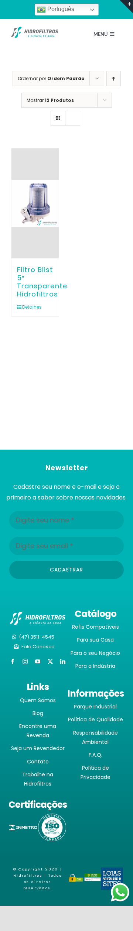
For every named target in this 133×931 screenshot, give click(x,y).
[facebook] (12, 661)
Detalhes (28, 307)
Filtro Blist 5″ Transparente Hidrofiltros (42, 282)
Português (60, 9)
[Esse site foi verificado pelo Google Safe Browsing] (92, 878)
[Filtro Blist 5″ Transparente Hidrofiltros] (35, 203)
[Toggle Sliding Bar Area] (126, 6)
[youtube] (37, 661)
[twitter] (50, 661)
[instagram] (25, 661)
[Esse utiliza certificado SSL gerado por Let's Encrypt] (76, 878)
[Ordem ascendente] (113, 78)
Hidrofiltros (27, 875)
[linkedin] (62, 661)
